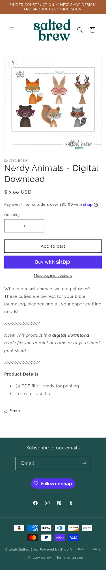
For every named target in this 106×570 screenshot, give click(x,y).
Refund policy (89, 549)
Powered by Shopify (56, 549)
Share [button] (15, 411)
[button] (11, 30)
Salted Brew (29, 549)
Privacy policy (39, 558)
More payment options (53, 276)
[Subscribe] (84, 463)
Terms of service (70, 558)
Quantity (12, 215)
